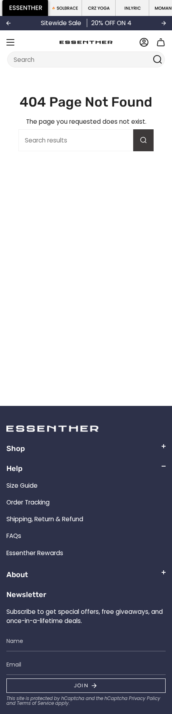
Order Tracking (28, 502)
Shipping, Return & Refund (44, 519)
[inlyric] (132, 8)
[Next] (163, 23)
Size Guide (22, 485)
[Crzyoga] (99, 8)
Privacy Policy (144, 698)
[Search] (157, 59)
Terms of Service (35, 703)
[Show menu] (10, 42)
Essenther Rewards (34, 553)
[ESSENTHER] (25, 8)
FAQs (13, 536)
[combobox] (81, 59)
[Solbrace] (65, 8)
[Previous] (8, 23)
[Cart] (161, 42)
